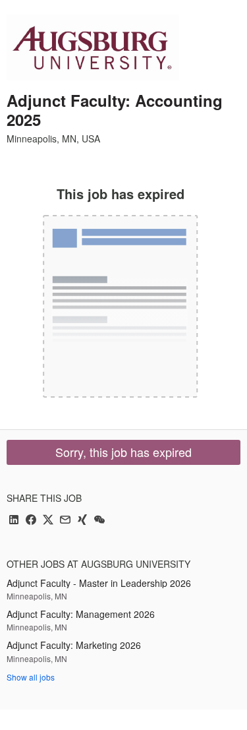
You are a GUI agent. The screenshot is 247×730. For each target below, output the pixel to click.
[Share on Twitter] (48, 520)
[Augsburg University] (93, 47)
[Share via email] (65, 520)
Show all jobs (31, 677)
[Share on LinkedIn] (14, 520)
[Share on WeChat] (99, 520)
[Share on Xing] (82, 520)
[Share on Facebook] (31, 520)
